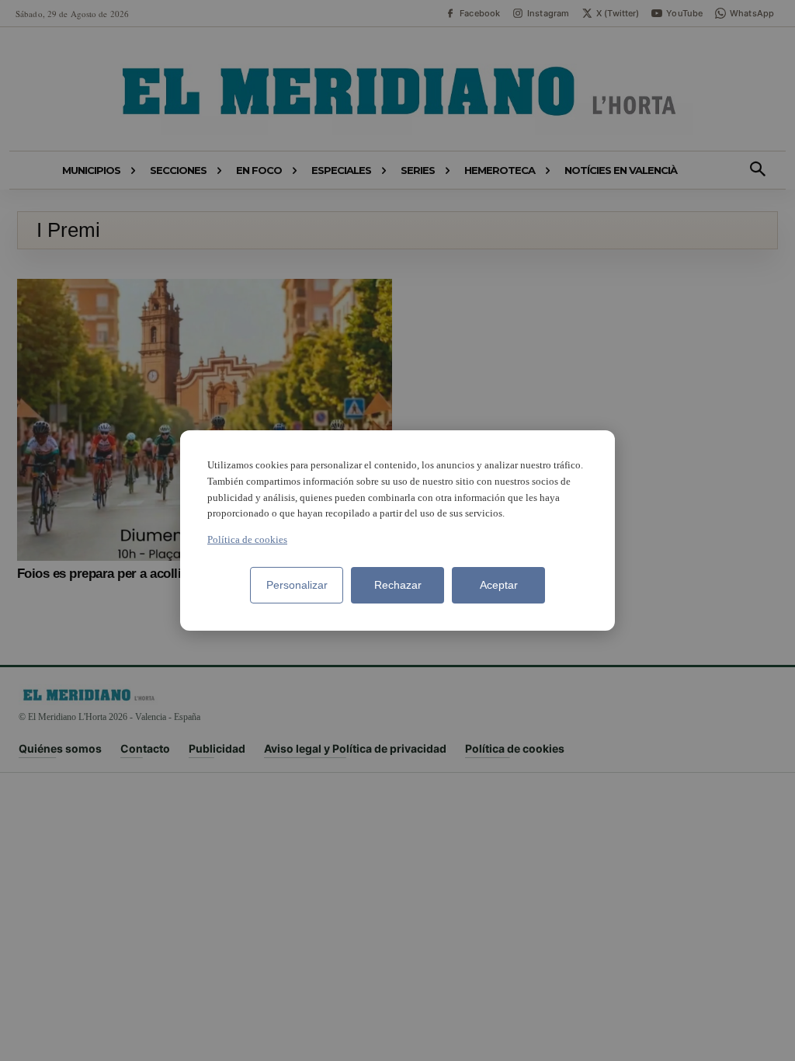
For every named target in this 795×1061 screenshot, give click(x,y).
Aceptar (499, 585)
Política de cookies (247, 539)
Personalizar (297, 585)
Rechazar (398, 585)
